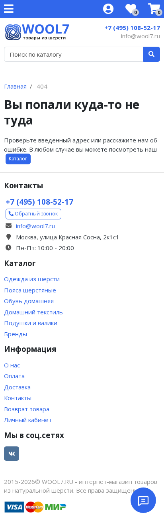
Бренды (15, 334)
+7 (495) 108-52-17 (132, 28)
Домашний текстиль (33, 312)
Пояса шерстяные (30, 290)
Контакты (17, 398)
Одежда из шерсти (32, 279)
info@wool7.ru (140, 36)
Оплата (14, 376)
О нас (12, 365)
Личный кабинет (28, 420)
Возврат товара (26, 409)
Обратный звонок (36, 213)
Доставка (17, 387)
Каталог (18, 158)
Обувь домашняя (29, 301)
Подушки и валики (30, 323)
